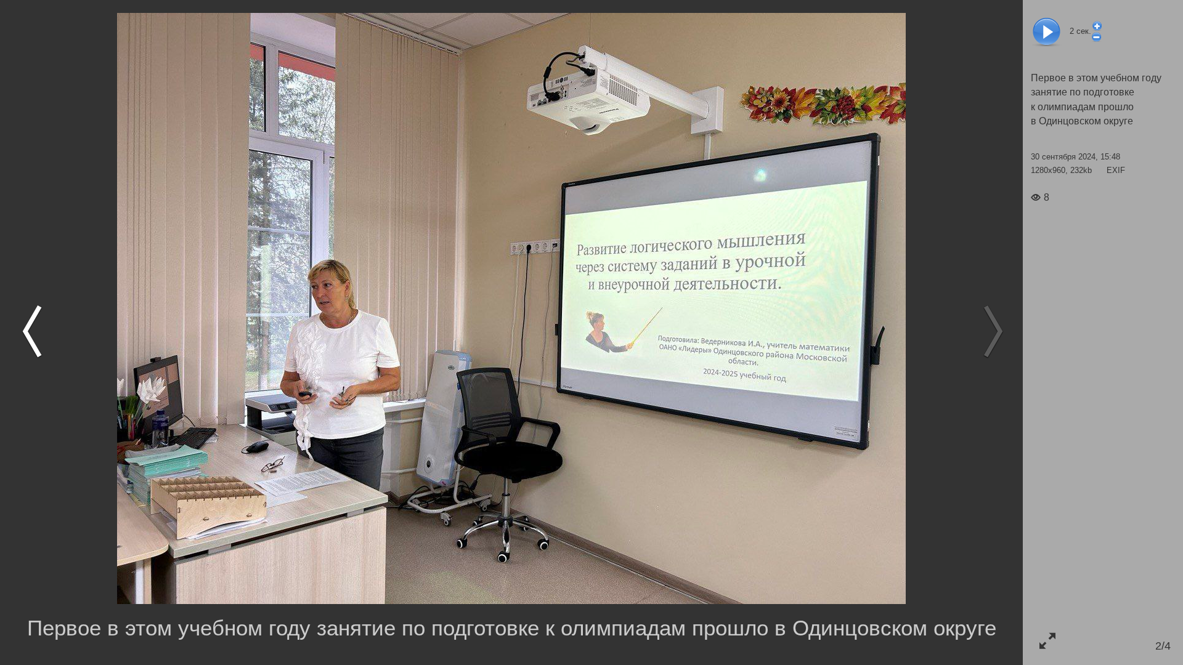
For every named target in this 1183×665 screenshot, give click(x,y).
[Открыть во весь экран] (1047, 641)
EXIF (1116, 170)
